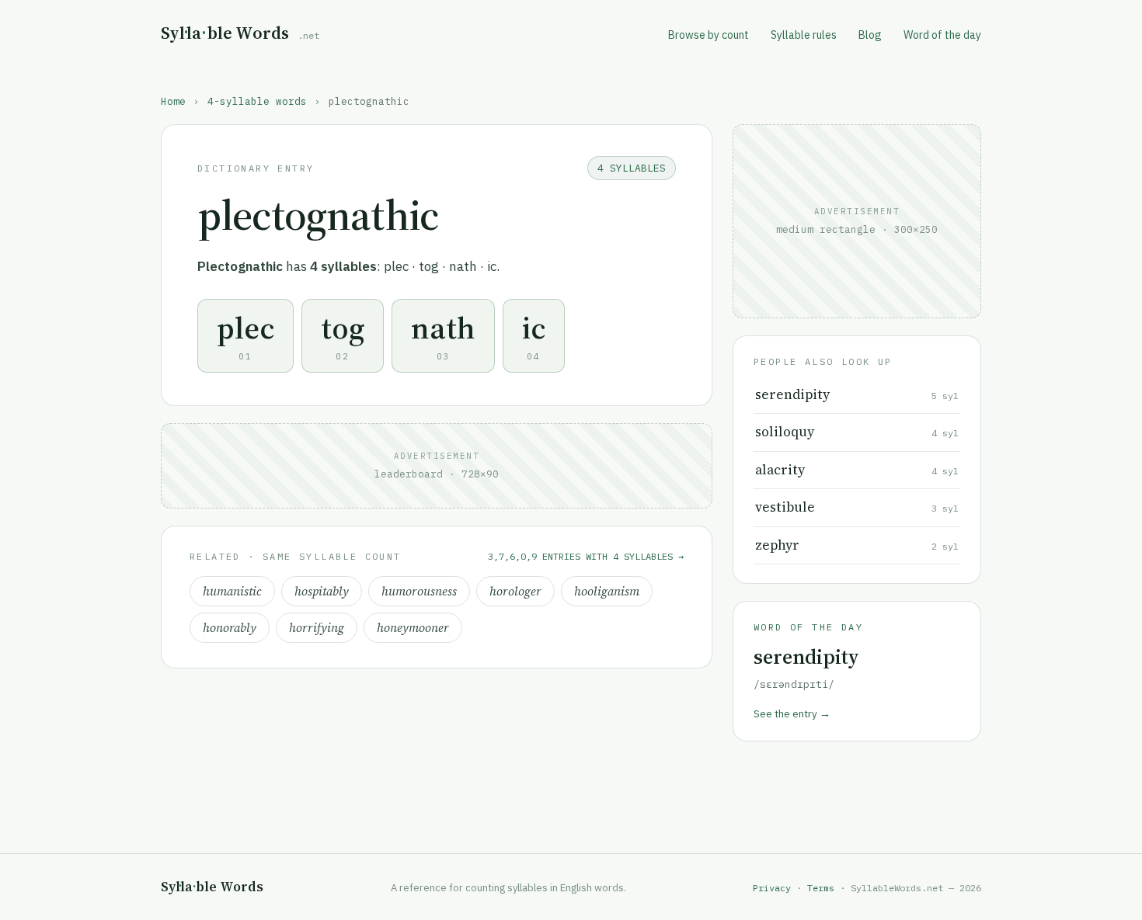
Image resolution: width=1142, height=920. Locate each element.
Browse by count (708, 35)
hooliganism (606, 591)
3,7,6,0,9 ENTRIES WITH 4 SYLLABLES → (586, 556)
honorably (229, 628)
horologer (515, 591)
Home (173, 101)
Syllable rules (804, 35)
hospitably (321, 591)
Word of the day (942, 35)
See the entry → (792, 713)
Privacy (772, 888)
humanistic (232, 591)
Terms (820, 888)
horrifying (316, 628)
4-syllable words (257, 101)
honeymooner (413, 628)
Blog (870, 35)
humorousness (419, 591)
